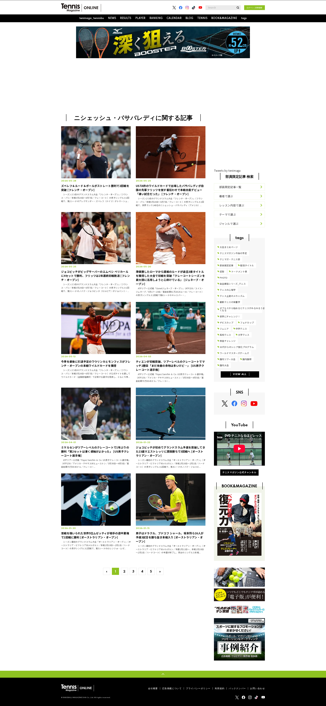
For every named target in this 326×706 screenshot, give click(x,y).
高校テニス (225, 334)
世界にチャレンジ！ (230, 316)
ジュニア (224, 328)
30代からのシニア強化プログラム (237, 347)
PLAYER (140, 18)
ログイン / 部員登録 (254, 7)
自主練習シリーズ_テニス (233, 283)
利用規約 (220, 688)
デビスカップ (226, 322)
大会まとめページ (229, 247)
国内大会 (224, 365)
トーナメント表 (239, 271)
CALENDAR (174, 18)
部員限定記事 (226, 265)
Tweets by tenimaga (227, 170)
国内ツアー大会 (227, 359)
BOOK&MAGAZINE (224, 18)
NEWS (112, 18)
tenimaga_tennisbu (91, 18)
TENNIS (202, 18)
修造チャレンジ (228, 340)
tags (244, 18)
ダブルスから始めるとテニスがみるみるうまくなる (242, 309)
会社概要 (153, 688)
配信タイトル (247, 265)
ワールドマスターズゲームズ (234, 353)
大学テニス (243, 334)
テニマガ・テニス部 (230, 259)
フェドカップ (247, 322)
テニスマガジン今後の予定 (233, 253)
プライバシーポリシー (198, 688)
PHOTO (224, 277)
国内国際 (246, 359)
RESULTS (125, 18)
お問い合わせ (257, 688)
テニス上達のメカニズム (232, 296)
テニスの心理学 (228, 289)
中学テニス (241, 328)
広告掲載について (172, 688)
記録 (222, 271)
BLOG (189, 18)
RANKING (156, 18)
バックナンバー (237, 688)
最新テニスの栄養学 (230, 302)
